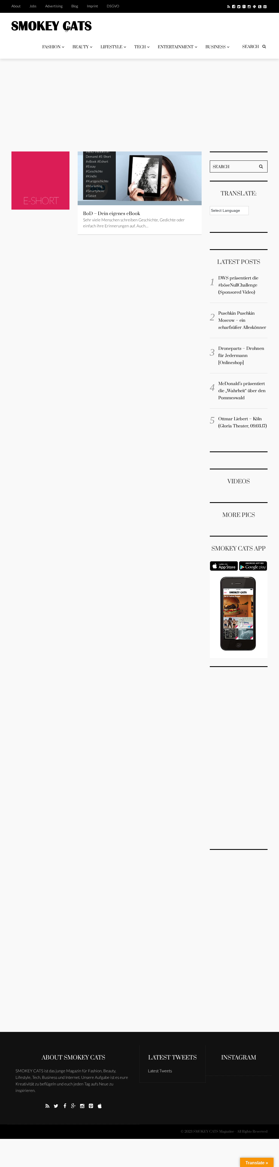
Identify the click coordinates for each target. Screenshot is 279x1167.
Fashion (51, 47)
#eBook (91, 161)
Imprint (92, 6)
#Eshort (102, 161)
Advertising (54, 6)
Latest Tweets (172, 1057)
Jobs (33, 6)
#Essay (91, 166)
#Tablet (91, 196)
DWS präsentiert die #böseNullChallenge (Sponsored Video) (238, 285)
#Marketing (94, 186)
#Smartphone (95, 191)
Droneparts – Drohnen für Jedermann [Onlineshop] (241, 355)
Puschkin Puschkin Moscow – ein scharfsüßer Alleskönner (242, 320)
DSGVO (113, 6)
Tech (140, 47)
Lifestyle (111, 47)
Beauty (80, 47)
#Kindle (91, 176)
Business (215, 47)
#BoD (90, 152)
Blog (74, 6)
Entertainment (175, 47)
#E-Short (105, 156)
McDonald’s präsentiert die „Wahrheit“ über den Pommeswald (242, 391)
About (16, 6)
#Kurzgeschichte (97, 181)
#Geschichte (94, 171)
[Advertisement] (139, 105)
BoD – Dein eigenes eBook (111, 214)
